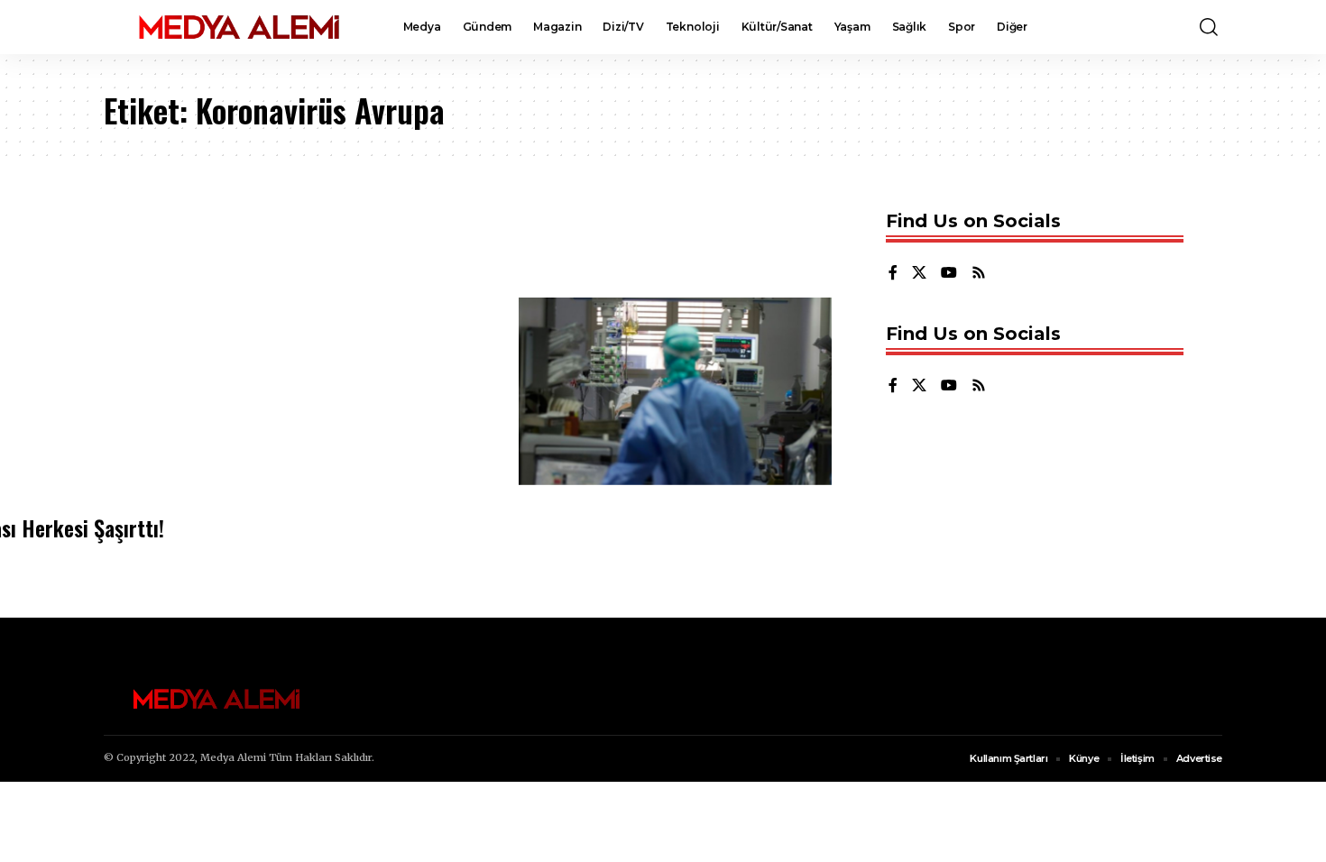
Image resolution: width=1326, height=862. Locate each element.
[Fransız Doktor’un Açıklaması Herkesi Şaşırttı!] (675, 391)
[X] (919, 274)
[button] (1209, 27)
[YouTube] (949, 274)
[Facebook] (893, 274)
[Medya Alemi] (239, 27)
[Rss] (979, 274)
